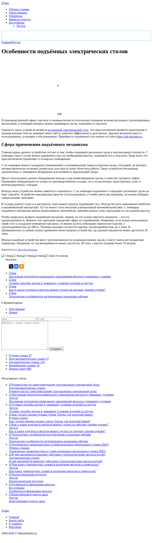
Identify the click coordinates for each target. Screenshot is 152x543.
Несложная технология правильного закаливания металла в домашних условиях (60, 276)
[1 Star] (6, 256)
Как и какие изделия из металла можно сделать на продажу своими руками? (57, 289)
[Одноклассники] (21, 266)
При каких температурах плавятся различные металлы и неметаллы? (52, 471)
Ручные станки (18, 417)
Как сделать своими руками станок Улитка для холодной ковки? (49, 421)
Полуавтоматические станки (27, 388)
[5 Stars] (49, 256)
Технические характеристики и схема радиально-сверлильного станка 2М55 (57, 451)
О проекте (15, 523)
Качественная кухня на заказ (27, 501)
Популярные (17, 309)
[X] (11, 266)
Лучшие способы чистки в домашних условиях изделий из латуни (51, 283)
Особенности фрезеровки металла (30, 491)
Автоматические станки (24, 457)
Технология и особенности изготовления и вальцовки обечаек (48, 296)
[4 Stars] (38, 256)
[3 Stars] (27, 256)
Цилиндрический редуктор (26, 481)
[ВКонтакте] (16, 266)
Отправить (56, 349)
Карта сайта (16, 520)
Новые (13, 312)
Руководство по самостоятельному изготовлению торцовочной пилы (53, 391)
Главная (6, 42)
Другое (20, 26)
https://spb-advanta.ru (129, 136)
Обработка (15, 16)
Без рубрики (16, 22)
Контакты (15, 527)
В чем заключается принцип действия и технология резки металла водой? (56, 461)
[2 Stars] (16, 256)
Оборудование (18, 12)
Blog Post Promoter (27, 249)
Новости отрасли (20, 19)
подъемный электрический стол (68, 129)
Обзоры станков (19, 9)
